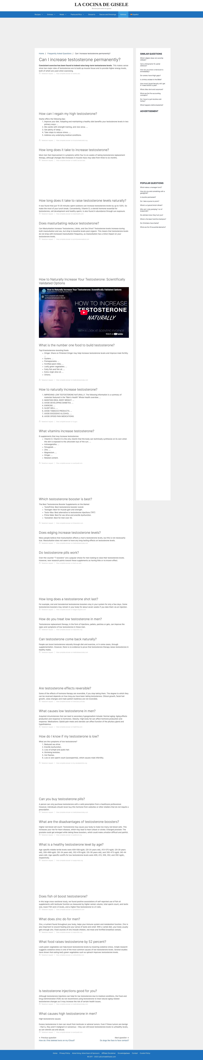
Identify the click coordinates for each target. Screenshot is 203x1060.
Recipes (38, 14)
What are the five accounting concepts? (150, 94)
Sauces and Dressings (107, 14)
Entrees (50, 14)
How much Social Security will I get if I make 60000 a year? (152, 84)
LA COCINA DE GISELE (101, 4)
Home (41, 53)
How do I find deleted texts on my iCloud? (57, 1040)
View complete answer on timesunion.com (69, 523)
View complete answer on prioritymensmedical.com (72, 239)
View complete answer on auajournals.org (69, 860)
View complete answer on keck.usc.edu (68, 563)
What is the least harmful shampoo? (153, 219)
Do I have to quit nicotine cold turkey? (150, 100)
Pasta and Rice (76, 14)
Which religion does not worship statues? (151, 59)
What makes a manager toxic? (151, 187)
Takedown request (47, 73)
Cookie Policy (145, 1053)
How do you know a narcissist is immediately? (151, 70)
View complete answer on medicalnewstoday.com (72, 380)
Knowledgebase (124, 1053)
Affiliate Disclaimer (109, 1053)
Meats (62, 14)
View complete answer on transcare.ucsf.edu (70, 701)
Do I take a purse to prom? (149, 201)
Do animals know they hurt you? (151, 215)
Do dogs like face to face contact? (114, 1040)
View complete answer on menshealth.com (70, 214)
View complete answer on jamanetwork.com (70, 909)
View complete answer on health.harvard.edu (70, 160)
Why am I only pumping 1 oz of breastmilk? (151, 210)
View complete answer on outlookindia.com (70, 955)
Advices (123, 14)
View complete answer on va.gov (66, 421)
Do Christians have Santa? (149, 223)
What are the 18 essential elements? (153, 227)
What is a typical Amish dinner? (151, 205)
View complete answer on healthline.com (69, 727)
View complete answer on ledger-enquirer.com (71, 609)
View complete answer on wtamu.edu (68, 73)
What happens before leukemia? (151, 105)
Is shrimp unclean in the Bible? (151, 79)
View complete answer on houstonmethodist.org (71, 140)
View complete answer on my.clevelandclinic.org (71, 763)
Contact (135, 1053)
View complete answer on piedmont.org (69, 835)
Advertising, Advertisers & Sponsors (85, 1053)
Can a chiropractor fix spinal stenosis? (150, 65)
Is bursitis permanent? (148, 197)
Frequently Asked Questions (59, 53)
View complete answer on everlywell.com (69, 463)
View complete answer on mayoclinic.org (69, 629)
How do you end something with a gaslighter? (152, 192)
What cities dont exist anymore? (151, 89)
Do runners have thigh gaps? (150, 75)
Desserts (91, 14)
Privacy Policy (65, 1053)
